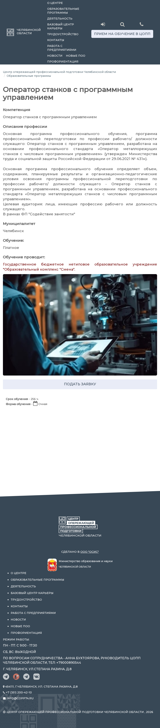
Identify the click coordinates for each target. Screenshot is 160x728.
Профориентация (62, 61)
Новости (54, 55)
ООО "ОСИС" (89, 552)
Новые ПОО (75, 55)
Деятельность (59, 18)
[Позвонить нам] (141, 24)
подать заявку (80, 384)
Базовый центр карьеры (60, 26)
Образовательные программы (63, 10)
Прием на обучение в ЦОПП (122, 34)
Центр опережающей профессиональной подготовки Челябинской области (59, 72)
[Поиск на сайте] (122, 24)
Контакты (55, 40)
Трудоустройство (62, 34)
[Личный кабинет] (103, 24)
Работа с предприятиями (61, 48)
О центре (55, 3)
